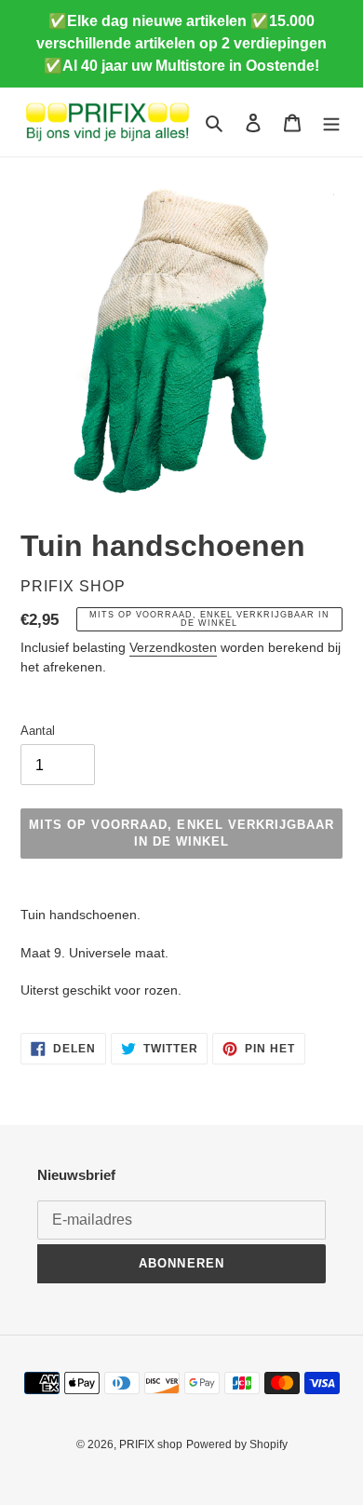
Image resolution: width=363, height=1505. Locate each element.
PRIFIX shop (150, 1444)
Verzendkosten (173, 647)
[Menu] (331, 122)
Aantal (37, 731)
